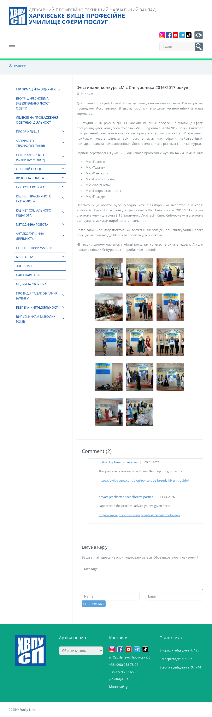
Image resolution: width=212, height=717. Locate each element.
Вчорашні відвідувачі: (176, 650)
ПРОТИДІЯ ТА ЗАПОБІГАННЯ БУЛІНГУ (37, 295)
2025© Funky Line (22, 709)
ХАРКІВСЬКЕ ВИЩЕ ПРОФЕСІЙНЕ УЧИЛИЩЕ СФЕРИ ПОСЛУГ (77, 19)
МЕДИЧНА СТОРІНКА (31, 284)
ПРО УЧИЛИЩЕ (27, 131)
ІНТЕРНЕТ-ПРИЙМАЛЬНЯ (34, 248)
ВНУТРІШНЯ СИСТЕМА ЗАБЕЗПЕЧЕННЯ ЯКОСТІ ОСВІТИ (33, 103)
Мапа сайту (118, 686)
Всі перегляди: (170, 659)
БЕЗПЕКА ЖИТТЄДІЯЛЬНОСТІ (37, 307)
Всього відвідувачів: (175, 667)
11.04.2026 (167, 497)
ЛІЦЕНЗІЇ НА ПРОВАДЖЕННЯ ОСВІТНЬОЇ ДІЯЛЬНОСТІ (37, 119)
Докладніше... (120, 679)
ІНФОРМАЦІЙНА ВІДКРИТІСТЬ (38, 89)
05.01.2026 (152, 462)
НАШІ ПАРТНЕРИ (28, 275)
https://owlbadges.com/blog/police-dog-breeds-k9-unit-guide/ (144, 480)
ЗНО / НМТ (24, 266)
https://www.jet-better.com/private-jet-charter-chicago (139, 515)
